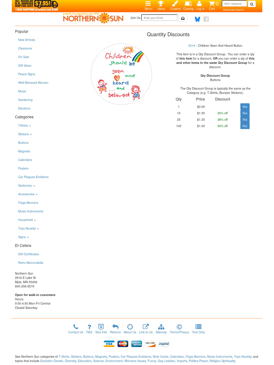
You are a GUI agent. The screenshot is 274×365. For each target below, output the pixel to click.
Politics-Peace (198, 361)
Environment (114, 361)
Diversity (70, 361)
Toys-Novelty (27, 228)
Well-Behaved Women (33, 82)
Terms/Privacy (179, 332)
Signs (22, 237)
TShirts (23, 125)
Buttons (23, 142)
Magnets (24, 151)
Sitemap (161, 332)
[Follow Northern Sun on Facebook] (206, 19)
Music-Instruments (30, 211)
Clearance (25, 48)
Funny (152, 361)
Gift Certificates (28, 254)
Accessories (26, 194)
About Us (130, 332)
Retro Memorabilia (30, 262)
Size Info (101, 332)
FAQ (89, 332)
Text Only (198, 332)
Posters (23, 168)
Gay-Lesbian (166, 361)
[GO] (252, 4)
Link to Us (146, 332)
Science (98, 361)
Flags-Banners (28, 202)
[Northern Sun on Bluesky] (197, 19)
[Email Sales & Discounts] (182, 18)
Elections (24, 108)
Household (26, 220)
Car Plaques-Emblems (33, 177)
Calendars (25, 160)
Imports (182, 361)
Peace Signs (26, 74)
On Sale (23, 57)
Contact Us (75, 332)
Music (22, 91)
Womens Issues (135, 361)
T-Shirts (64, 356)
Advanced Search (233, 9)
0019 (191, 45)
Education (84, 361)
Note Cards (160, 356)
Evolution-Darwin (51, 361)
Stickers (24, 134)
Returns (115, 332)
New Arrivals (26, 40)
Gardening (25, 100)
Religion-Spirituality (222, 361)
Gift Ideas (24, 65)
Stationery (25, 185)
